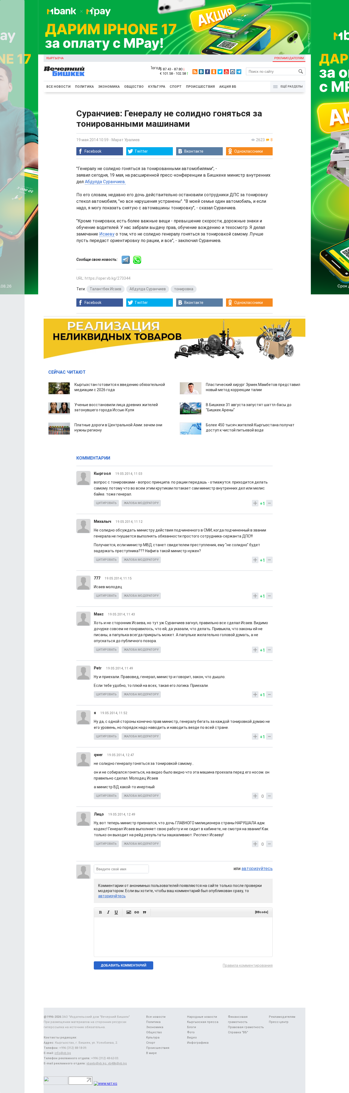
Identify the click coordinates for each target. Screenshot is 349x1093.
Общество (134, 87)
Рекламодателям (289, 58)
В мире (151, 1053)
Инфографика (198, 1042)
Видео (192, 1037)
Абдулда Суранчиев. (105, 181)
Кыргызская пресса (202, 1022)
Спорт (176, 87)
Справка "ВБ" (238, 1032)
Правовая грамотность (246, 1027)
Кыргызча (55, 58)
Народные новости (202, 1017)
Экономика (109, 87)
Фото (191, 1032)
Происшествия (200, 87)
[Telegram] (238, 71)
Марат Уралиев (126, 140)
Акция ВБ (227, 87)
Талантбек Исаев (105, 289)
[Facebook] (207, 71)
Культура (156, 87)
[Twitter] (220, 71)
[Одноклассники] (213, 71)
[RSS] (194, 71)
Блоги (191, 1027)
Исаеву (107, 234)
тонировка (183, 289)
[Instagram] (232, 71)
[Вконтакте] (201, 71)
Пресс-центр (278, 1022)
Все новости (58, 87)
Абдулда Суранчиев (148, 289)
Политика (84, 87)
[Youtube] (226, 71)
